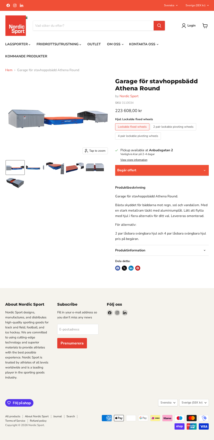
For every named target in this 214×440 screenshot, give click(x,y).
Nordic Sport (129, 96)
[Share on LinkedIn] (131, 268)
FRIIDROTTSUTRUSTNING (58, 44)
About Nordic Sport (37, 416)
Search (70, 416)
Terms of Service (15, 421)
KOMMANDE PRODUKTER (26, 56)
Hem (9, 70)
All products (12, 416)
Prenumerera (72, 343)
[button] (15, 167)
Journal (57, 416)
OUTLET (94, 44)
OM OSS (114, 44)
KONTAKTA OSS (142, 44)
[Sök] (159, 25)
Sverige (195, 5)
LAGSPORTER (17, 44)
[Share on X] (124, 268)
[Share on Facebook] (117, 268)
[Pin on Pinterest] (137, 268)
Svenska (169, 5)
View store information (133, 160)
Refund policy (38, 421)
